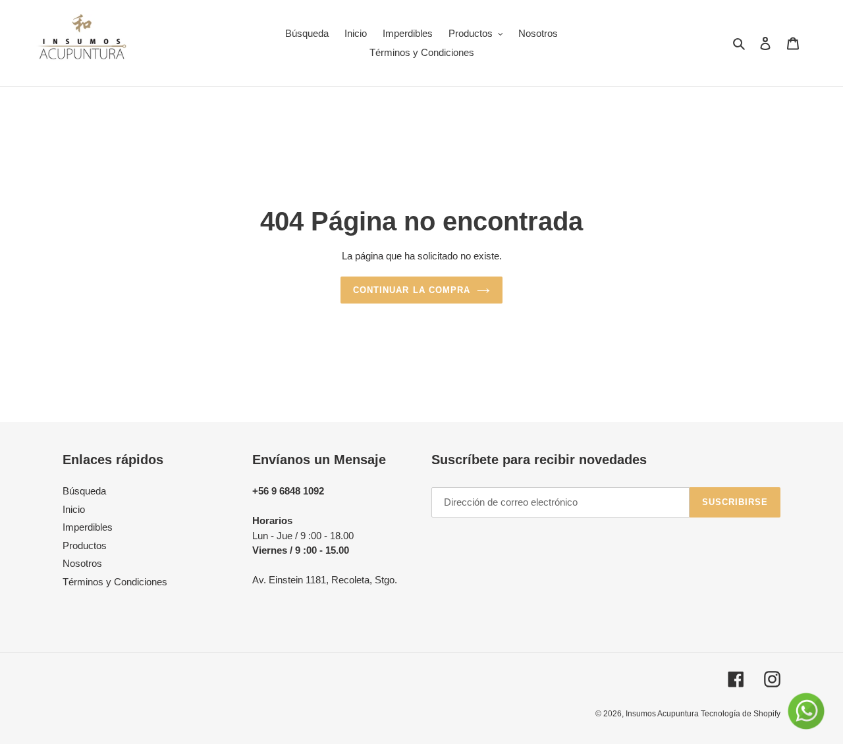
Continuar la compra (411, 290)
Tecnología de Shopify (740, 713)
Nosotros (82, 563)
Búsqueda (84, 490)
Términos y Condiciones (115, 581)
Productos (85, 545)
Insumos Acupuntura (663, 713)
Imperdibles (88, 527)
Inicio (74, 509)
